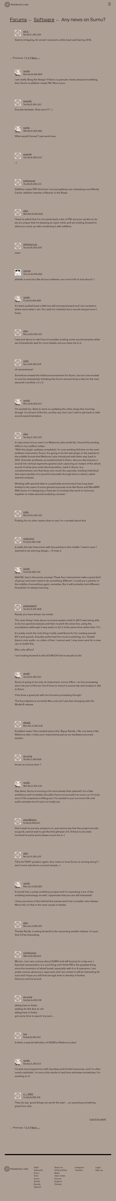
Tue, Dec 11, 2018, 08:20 (32, 759)
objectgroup (30, 244)
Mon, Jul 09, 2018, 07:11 (32, 404)
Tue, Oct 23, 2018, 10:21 (32, 677)
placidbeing (30, 820)
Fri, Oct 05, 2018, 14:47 (31, 572)
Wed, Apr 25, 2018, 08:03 (32, 131)
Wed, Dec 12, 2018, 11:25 (32, 786)
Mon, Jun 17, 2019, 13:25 (32, 926)
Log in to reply (98, 1119)
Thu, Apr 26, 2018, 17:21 (32, 184)
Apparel (37, 1187)
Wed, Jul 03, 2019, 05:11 (32, 956)
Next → (35, 58)
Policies (57, 1185)
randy (26, 71)
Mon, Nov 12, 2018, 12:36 (33, 726)
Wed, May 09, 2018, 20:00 (33, 214)
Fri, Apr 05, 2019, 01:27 (31, 823)
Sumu (36, 1179)
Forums (18, 19)
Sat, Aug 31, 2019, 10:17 (32, 1064)
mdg (26, 361)
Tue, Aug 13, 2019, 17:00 (32, 1000)
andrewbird (29, 606)
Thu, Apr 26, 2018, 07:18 (32, 157)
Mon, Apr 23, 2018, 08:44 (32, 74)
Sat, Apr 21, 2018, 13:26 (32, 34)
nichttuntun (29, 953)
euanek (27, 101)
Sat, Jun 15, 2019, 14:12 (32, 856)
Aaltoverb (38, 1170)
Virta (36, 1176)
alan (25, 211)
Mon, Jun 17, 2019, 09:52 (32, 886)
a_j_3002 (28, 1094)
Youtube (79, 1170)
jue (25, 1034)
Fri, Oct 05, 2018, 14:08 (31, 542)
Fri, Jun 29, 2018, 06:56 (32, 300)
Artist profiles (60, 1170)
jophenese (29, 181)
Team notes (59, 1176)
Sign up (99, 1170)
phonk (27, 271)
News (57, 1173)
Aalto (36, 1168)
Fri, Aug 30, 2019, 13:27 (32, 1037)
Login (98, 1168)
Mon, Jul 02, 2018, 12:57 (32, 334)
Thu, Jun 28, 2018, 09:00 (32, 274)
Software (44, 19)
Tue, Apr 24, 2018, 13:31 (32, 104)
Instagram (79, 1168)
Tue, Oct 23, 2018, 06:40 (32, 609)
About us (58, 1168)
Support (58, 1182)
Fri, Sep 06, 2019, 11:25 (31, 1097)
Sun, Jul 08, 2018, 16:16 (32, 364)
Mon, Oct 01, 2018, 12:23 (32, 515)
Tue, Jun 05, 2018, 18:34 (32, 247)
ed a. (26, 31)
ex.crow (27, 756)
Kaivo (36, 1173)
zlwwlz (27, 723)
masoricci (28, 539)
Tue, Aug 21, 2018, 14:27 (32, 437)
